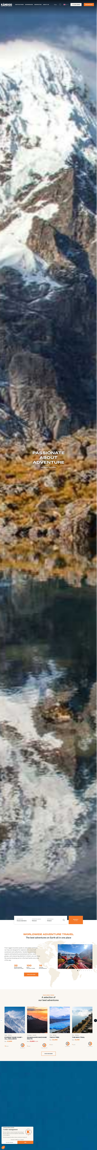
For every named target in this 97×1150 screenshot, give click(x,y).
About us (46, 4)
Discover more (31, 974)
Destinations (19, 4)
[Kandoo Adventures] (6, 4)
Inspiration (38, 4)
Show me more (49, 1053)
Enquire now (88, 4)
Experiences (29, 4)
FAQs (55, 4)
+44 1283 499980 (76, 4)
